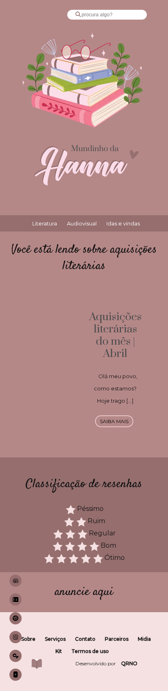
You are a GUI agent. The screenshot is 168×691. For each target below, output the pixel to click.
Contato (85, 639)
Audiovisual (82, 223)
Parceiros (116, 639)
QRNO (129, 663)
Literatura (44, 223)
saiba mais (114, 421)
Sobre (28, 639)
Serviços (55, 639)
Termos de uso (90, 651)
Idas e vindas (123, 223)
